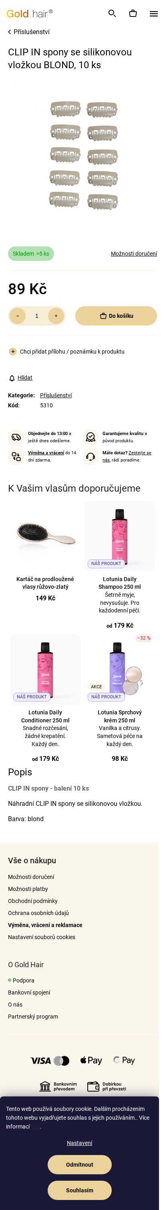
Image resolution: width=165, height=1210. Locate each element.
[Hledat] (111, 13)
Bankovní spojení (29, 992)
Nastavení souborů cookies (41, 937)
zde (35, 1126)
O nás (15, 1004)
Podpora (23, 980)
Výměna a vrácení (46, 453)
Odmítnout (79, 1164)
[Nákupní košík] (132, 13)
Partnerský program (33, 1016)
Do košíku (121, 316)
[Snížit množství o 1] (18, 316)
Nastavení (79, 1143)
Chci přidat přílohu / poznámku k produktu (72, 351)
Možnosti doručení (134, 253)
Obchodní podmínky (33, 901)
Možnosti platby (28, 889)
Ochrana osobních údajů (38, 913)
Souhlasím (79, 1190)
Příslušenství (56, 395)
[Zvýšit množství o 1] (56, 316)
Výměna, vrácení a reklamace (45, 925)
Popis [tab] (20, 772)
